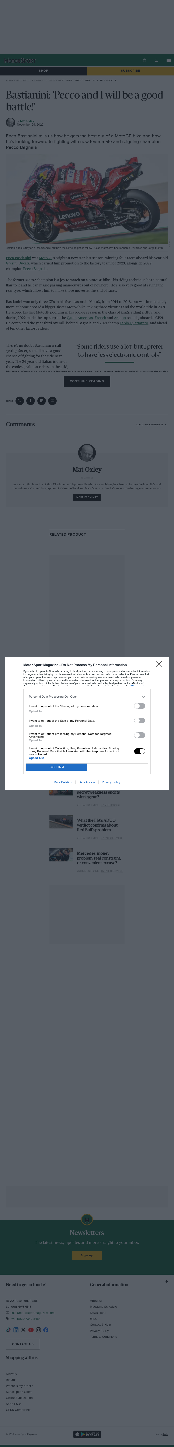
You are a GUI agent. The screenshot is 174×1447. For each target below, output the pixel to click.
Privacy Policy (111, 782)
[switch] (139, 706)
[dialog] (87, 723)
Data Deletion (63, 782)
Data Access (87, 782)
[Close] (160, 665)
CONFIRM (56, 767)
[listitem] (87, 696)
